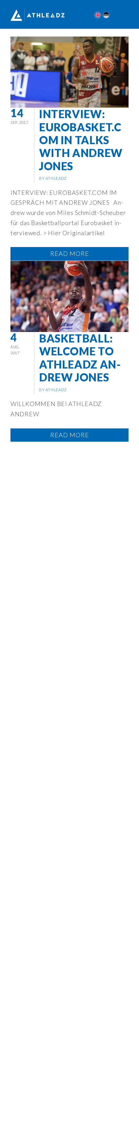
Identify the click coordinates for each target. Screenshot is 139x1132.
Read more (69, 253)
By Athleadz (53, 178)
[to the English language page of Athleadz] (97, 15)
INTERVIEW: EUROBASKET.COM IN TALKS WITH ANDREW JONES (80, 140)
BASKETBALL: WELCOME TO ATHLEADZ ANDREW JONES (80, 358)
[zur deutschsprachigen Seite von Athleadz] (106, 15)
